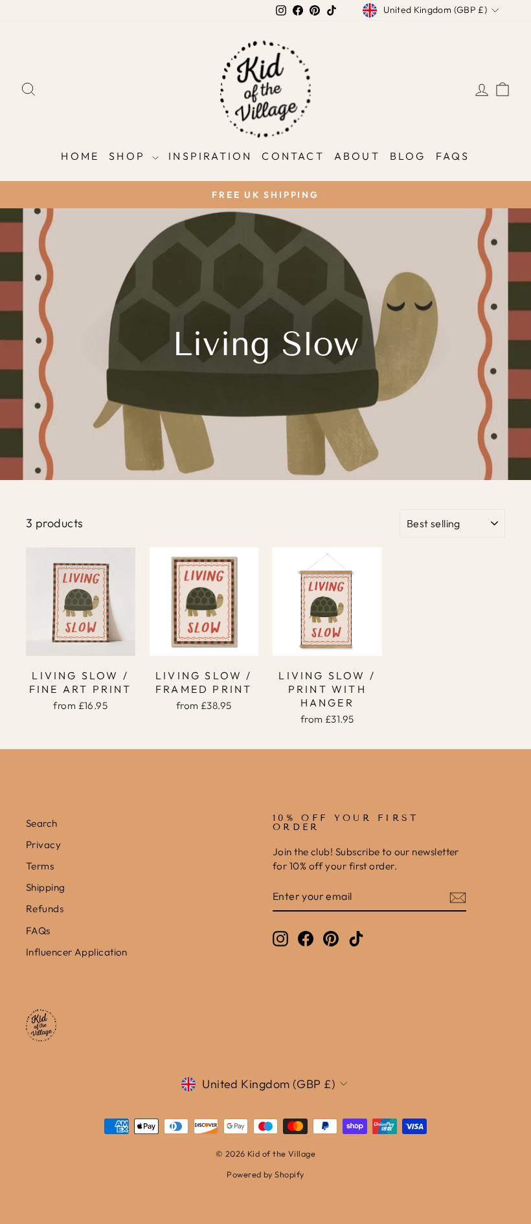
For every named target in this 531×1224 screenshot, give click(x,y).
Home (80, 155)
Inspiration (210, 155)
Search (42, 823)
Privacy (43, 844)
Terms (40, 866)
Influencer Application (77, 952)
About (357, 155)
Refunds (44, 908)
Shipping (45, 887)
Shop (129, 155)
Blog (408, 155)
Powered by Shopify (265, 1174)
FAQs (453, 155)
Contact (293, 155)
